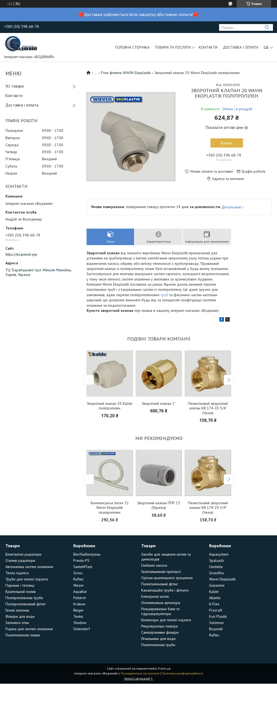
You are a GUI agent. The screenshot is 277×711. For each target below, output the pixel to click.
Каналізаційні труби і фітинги (165, 590)
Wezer (78, 585)
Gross (78, 572)
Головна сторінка (132, 47)
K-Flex (214, 604)
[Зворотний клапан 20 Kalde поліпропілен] (110, 373)
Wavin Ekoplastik (222, 579)
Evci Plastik (218, 616)
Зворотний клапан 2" (159, 403)
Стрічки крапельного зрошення (167, 577)
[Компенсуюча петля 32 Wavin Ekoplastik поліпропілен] (110, 473)
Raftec (78, 579)
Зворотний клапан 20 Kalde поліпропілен (109, 406)
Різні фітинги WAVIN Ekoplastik (126, 73)
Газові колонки (17, 610)
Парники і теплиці (19, 585)
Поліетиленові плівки (22, 635)
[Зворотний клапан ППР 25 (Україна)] (159, 473)
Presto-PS (81, 560)
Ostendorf (81, 628)
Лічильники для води (158, 638)
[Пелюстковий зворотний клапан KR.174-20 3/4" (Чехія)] (208, 373)
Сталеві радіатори (20, 560)
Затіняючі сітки (17, 622)
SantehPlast (82, 566)
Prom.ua (164, 668)
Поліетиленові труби (158, 644)
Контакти (208, 47)
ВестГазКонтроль (86, 554)
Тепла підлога (17, 572)
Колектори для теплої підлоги (166, 619)
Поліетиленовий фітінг (159, 584)
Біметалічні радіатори (23, 554)
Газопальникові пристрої (161, 571)
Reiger (78, 610)
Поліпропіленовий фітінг (25, 604)
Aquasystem (219, 554)
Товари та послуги (173, 47)
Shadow (79, 622)
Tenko (78, 616)
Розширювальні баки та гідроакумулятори (160, 611)
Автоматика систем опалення (29, 566)
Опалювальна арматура (160, 602)
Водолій (216, 628)
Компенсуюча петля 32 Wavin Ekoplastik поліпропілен (110, 508)
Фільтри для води (20, 616)
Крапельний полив (20, 591)
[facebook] (221, 320)
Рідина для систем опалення (29, 628)
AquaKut (80, 591)
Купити (226, 143)
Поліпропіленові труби (24, 597)
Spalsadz (216, 560)
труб (164, 294)
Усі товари (14, 86)
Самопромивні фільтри (160, 632)
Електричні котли (155, 596)
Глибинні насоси (154, 565)
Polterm (79, 597)
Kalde (214, 591)
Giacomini (217, 585)
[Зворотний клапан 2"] (159, 373)
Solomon (216, 622)
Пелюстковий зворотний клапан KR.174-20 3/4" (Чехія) (208, 408)
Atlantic (215, 597)
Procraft (215, 610)
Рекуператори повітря (159, 626)
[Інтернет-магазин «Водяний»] (21, 43)
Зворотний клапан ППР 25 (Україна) (158, 505)
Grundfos (216, 572)
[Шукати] (267, 27)
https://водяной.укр (21, 254)
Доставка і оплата (240, 47)
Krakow (79, 604)
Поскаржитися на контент (140, 673)
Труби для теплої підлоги (26, 579)
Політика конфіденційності (182, 673)
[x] (227, 320)
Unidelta (216, 566)
